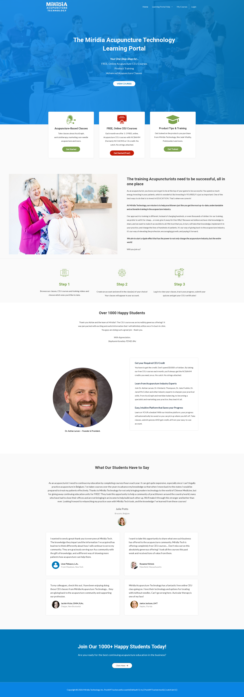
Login (193, 6)
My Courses (182, 6)
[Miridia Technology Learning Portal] (57, 6)
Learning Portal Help (161, 6)
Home (145, 6)
